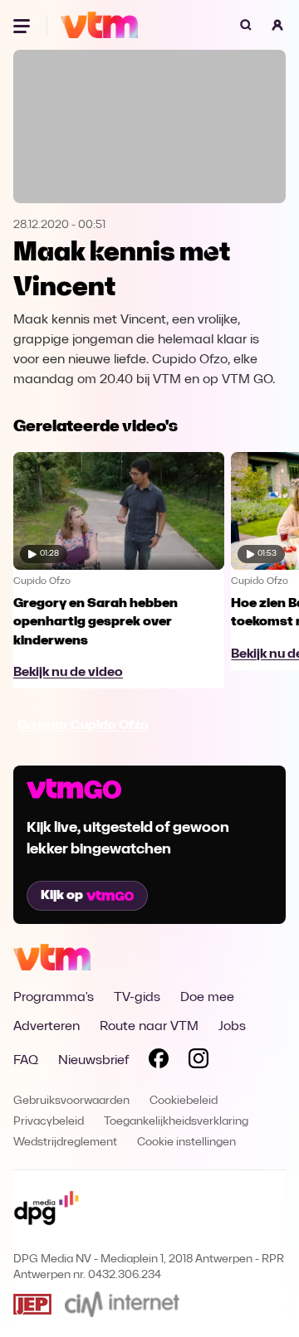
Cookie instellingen (186, 1142)
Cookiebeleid (184, 1101)
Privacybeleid (48, 1122)
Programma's (53, 997)
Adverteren (46, 1026)
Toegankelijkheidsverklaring (176, 1122)
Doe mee (207, 997)
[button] (277, 25)
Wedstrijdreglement (65, 1142)
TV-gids (137, 997)
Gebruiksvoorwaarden (71, 1101)
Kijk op (62, 895)
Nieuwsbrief (93, 1060)
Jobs (232, 1026)
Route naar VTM (149, 1026)
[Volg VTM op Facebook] (159, 1061)
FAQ (25, 1060)
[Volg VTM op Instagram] (198, 1061)
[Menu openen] (23, 25)
